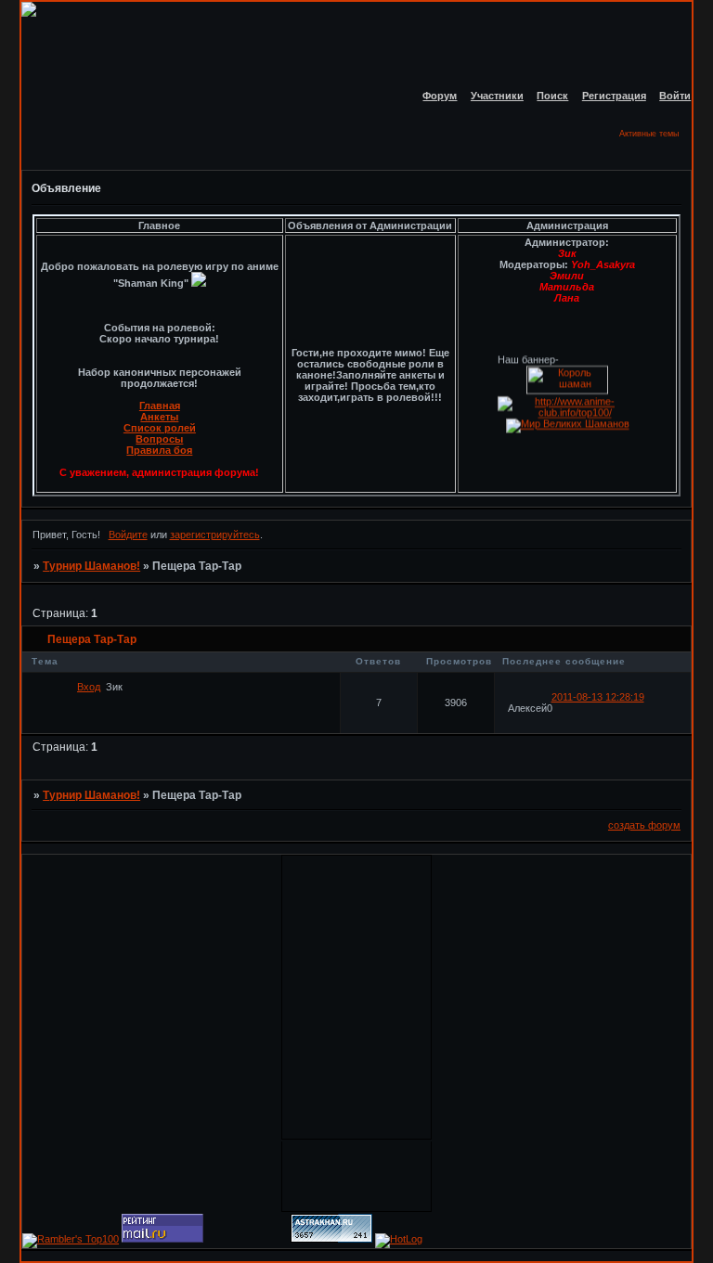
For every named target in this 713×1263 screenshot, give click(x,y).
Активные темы (649, 133)
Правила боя (159, 450)
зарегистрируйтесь (215, 534)
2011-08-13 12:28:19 (597, 696)
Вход (88, 686)
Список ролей (159, 427)
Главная (159, 405)
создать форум (644, 825)
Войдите (128, 534)
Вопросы (159, 439)
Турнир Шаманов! (91, 566)
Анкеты (159, 416)
